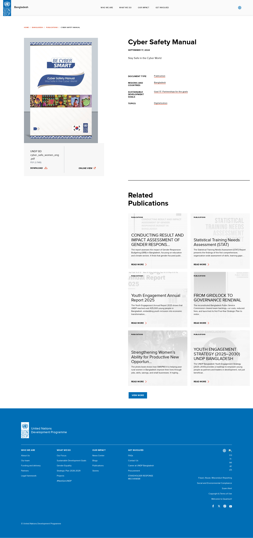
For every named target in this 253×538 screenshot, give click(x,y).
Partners (25, 470)
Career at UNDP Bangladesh (141, 465)
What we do (125, 7)
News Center (98, 455)
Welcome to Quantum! (221, 498)
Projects (60, 475)
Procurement (134, 470)
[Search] (230, 460)
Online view (86, 168)
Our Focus (61, 455)
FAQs (130, 455)
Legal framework (28, 475)
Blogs (95, 460)
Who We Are (107, 7)
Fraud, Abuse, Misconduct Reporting (215, 477)
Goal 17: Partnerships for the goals (171, 91)
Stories (95, 470)
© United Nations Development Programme (41, 523)
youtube (230, 506)
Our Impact (143, 7)
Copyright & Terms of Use (220, 493)
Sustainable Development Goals (71, 460)
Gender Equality (64, 465)
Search (245, 7)
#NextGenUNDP (64, 480)
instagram (224, 506)
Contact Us (133, 460)
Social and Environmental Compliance (214, 483)
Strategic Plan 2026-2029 (68, 470)
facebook (213, 506)
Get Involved (162, 7)
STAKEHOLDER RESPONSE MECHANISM (140, 477)
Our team (25, 460)
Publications (52, 27)
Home (26, 27)
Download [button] (36, 168)
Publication (159, 75)
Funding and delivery (31, 465)
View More (138, 395)
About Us (25, 455)
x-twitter (219, 506)
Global (239, 7)
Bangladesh (21, 7)
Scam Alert (227, 488)
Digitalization (160, 103)
